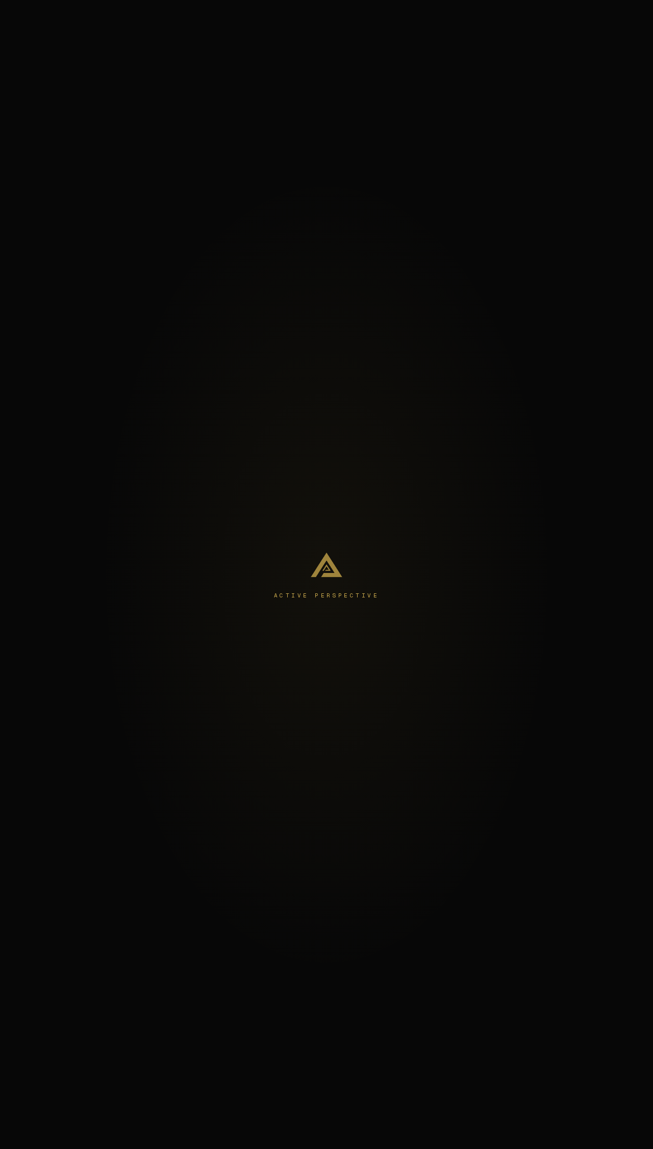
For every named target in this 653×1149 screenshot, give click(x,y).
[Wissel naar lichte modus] (537, 18)
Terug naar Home (286, 667)
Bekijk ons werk (371, 667)
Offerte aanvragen (596, 17)
